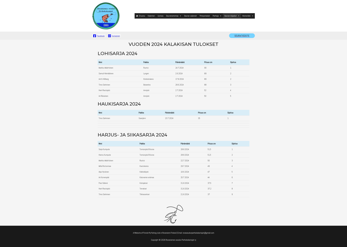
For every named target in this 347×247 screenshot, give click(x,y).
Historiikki (246, 15)
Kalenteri (151, 15)
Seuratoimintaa (172, 15)
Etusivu (142, 15)
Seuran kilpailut (230, 15)
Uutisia (160, 15)
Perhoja (216, 15)
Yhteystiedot (205, 15)
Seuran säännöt (190, 15)
